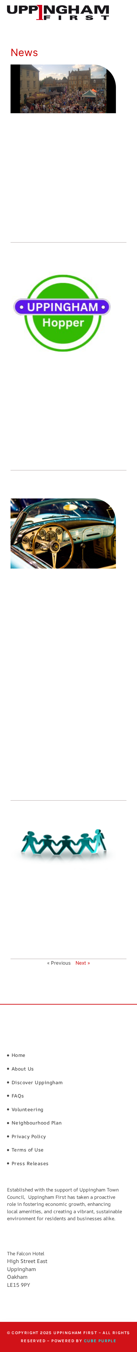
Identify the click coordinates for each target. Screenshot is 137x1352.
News (24, 52)
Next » (83, 963)
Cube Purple (100, 1340)
